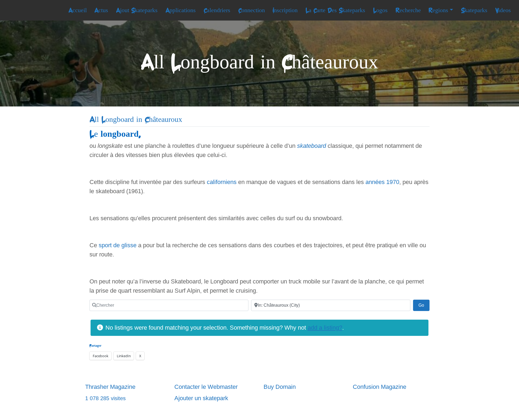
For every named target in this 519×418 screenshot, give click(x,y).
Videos (503, 10)
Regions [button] (438, 10)
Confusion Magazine (379, 386)
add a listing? (325, 327)
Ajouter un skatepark (201, 398)
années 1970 (382, 182)
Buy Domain (280, 386)
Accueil (77, 10)
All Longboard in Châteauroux (135, 119)
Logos (380, 10)
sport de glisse (118, 245)
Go (424, 305)
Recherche (408, 10)
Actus (101, 10)
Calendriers (217, 10)
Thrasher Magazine (110, 386)
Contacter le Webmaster (206, 386)
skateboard (311, 145)
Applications (180, 10)
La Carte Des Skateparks (335, 10)
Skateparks (474, 10)
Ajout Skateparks (137, 10)
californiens (222, 182)
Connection (251, 10)
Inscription (285, 10)
